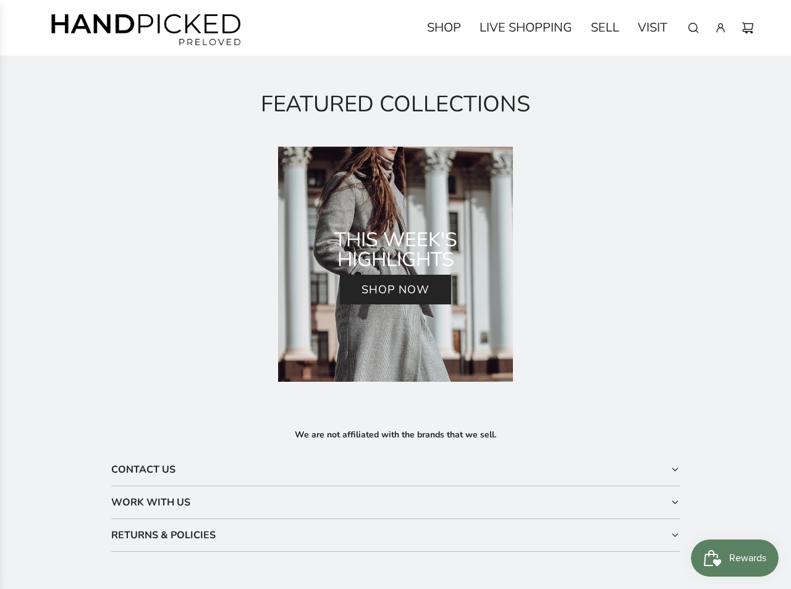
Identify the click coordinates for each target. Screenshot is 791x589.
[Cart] (747, 27)
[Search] (693, 27)
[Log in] (720, 27)
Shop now (395, 289)
